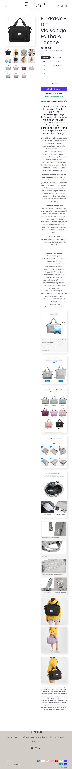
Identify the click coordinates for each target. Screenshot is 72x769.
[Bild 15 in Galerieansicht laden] (23, 75)
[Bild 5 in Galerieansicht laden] (8, 60)
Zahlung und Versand (56, 737)
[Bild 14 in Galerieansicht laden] (16, 75)
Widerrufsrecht (24, 737)
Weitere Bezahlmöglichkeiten (54, 93)
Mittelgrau (57, 65)
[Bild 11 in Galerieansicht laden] (23, 67)
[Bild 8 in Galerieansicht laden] (31, 60)
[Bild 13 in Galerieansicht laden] (8, 75)
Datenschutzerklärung (39, 737)
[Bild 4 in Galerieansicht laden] (31, 52)
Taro (44, 69)
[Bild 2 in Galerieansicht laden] (16, 52)
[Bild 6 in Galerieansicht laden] (16, 60)
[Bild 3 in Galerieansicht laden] (23, 52)
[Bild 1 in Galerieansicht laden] (8, 52)
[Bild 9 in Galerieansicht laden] (8, 67)
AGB (15, 737)
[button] (6, 6)
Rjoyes (65, 767)
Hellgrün (46, 65)
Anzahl (43, 73)
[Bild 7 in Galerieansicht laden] (23, 60)
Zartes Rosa (47, 61)
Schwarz (46, 57)
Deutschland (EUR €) (13, 765)
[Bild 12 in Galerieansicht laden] (31, 67)
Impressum (36, 741)
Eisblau (58, 61)
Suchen (9, 737)
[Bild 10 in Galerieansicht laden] (16, 67)
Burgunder (57, 57)
